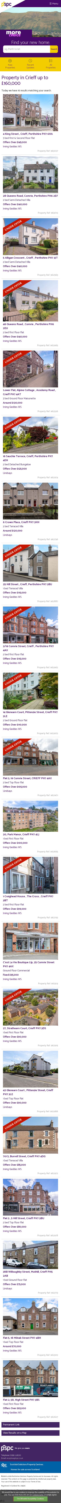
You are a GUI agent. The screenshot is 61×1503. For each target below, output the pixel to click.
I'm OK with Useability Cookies (30, 1498)
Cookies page (37, 1494)
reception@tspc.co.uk (15, 1458)
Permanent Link (11, 1425)
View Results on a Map (15, 1433)
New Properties (10, 66)
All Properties (51, 66)
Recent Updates (30, 66)
